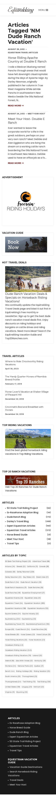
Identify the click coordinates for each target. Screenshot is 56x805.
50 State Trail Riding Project (29, 508)
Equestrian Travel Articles (29, 530)
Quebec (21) (39, 666)
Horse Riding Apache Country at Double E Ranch (27, 59)
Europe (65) (9, 629)
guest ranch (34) (23, 629)
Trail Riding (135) (44, 682)
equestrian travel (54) (14, 603)
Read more (15, 106)
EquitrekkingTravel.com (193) (38, 624)
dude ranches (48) (13, 593)
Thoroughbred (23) (29, 676)
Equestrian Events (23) (14, 598)
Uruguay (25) (27, 687)
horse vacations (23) (37, 640)
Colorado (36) (10, 572)
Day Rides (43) (29, 577)
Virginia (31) (10, 692)
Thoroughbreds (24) (13, 682)
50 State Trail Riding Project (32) (18, 561)
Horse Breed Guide (29, 534)
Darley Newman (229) (25, 572)
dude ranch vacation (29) (31, 582)
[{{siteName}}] (21, 10)
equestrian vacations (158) (15, 608)
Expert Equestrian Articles (29, 525)
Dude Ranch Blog (29, 516)
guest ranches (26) (39, 629)
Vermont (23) (38, 687)
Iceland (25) (37, 655)
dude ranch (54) (12, 582)
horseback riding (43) (14, 645)
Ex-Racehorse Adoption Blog (29, 512)
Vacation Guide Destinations (26, 767)
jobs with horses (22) (24, 661)
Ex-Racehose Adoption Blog (25, 723)
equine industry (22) (30, 614)
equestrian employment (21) (33, 593)
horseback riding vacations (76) (18, 655)
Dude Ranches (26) (35, 587)
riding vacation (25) (42, 671)
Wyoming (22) (22, 692)
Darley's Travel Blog (29, 521)
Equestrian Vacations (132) (38, 608)
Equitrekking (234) (12, 619)
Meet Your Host (29, 539)
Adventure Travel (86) (41, 561)
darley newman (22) (13, 577)
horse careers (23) (28, 634)
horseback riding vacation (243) (18, 650)
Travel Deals (16, 780)
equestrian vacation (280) (34, 603)
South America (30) (13, 676)
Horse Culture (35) (43, 634)
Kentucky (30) (40, 661)
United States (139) (12, 687)
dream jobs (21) (42, 577)
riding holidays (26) (24, 671)
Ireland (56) (9, 661)
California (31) (32, 566)
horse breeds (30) (12, 634)
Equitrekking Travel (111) (15, 624)
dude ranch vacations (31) (16, 587)
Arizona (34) (10, 566)
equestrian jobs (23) (33, 598)
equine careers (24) (13, 614)
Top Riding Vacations (31, 454)
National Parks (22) (25, 666)
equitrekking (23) (29, 619)
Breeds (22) (21, 566)
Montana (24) (10, 666)
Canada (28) (44, 566)
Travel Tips (29, 543)
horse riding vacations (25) (16, 640)
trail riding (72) (29, 682)
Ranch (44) (10, 671)
